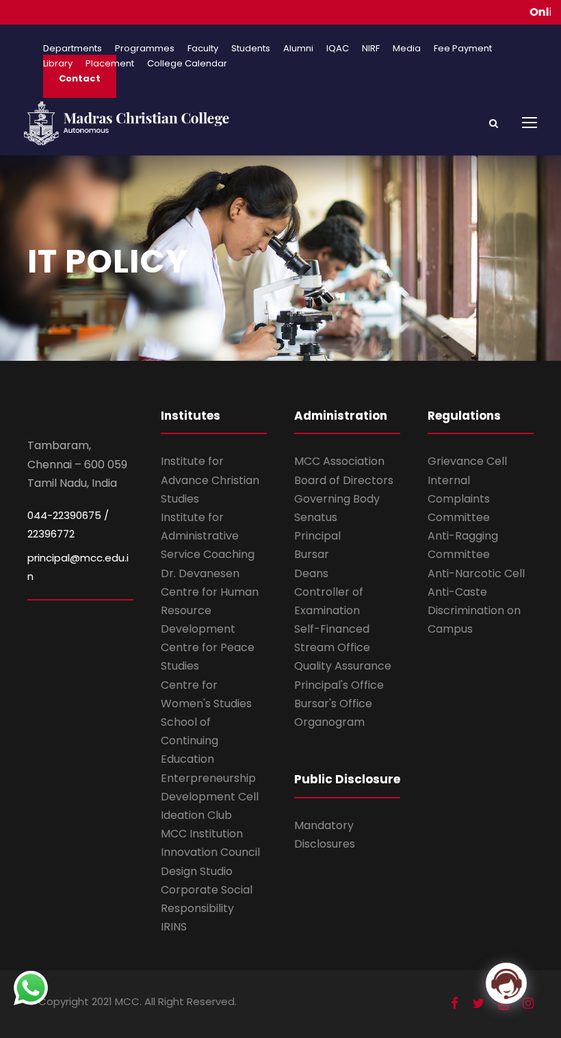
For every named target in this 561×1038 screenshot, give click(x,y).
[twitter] (478, 1003)
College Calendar (187, 63)
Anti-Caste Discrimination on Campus (474, 610)
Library (58, 63)
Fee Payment (463, 48)
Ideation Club (196, 815)
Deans (311, 573)
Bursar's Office (333, 703)
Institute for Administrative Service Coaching (208, 535)
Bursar (311, 554)
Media (407, 48)
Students (250, 48)
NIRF (371, 48)
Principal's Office (339, 685)
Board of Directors (343, 480)
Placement (110, 63)
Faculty (202, 48)
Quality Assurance (342, 666)
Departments (72, 48)
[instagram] (528, 1003)
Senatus (315, 517)
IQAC (337, 48)
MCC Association (339, 461)
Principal (317, 536)
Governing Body (337, 499)
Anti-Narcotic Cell (476, 573)
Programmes (144, 48)
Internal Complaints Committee (459, 498)
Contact (80, 78)
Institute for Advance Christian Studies (210, 479)
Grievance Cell (467, 461)
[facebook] (454, 1003)
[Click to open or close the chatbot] (506, 983)
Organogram (329, 722)
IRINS (174, 927)
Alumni (298, 48)
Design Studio (197, 871)
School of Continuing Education (189, 740)
